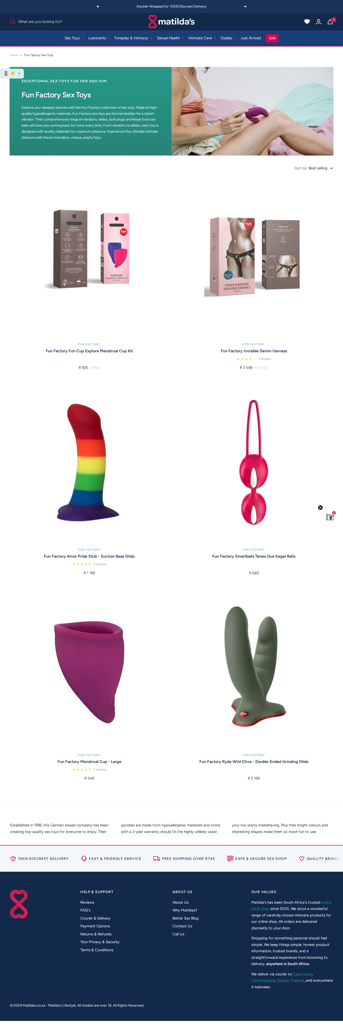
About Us (181, 902)
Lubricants (97, 38)
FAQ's (85, 910)
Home (14, 55)
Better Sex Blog (186, 918)
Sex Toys (73, 38)
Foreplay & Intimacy (132, 38)
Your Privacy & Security (100, 942)
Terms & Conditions (96, 950)
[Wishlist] (307, 21)
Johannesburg (263, 980)
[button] (330, 517)
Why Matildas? (185, 910)
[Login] (318, 21)
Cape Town (302, 974)
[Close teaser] (320, 507)
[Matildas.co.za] (171, 21)
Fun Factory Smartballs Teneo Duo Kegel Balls (253, 556)
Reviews (87, 902)
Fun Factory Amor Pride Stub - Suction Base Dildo (89, 556)
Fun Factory (89, 344)
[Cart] (330, 21)
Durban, (283, 980)
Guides (226, 38)
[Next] (245, 6)
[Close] (19, 74)
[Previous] (97, 6)
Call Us (178, 934)
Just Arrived (251, 38)
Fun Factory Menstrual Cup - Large (89, 761)
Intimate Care (201, 38)
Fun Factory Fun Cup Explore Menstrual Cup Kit (89, 351)
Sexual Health (169, 38)
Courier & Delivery (95, 918)
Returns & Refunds (95, 934)
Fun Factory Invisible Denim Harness (254, 351)
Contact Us (182, 926)
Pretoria (297, 980)
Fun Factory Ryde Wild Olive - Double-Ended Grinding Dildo (253, 761)
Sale (272, 38)
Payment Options (95, 926)
